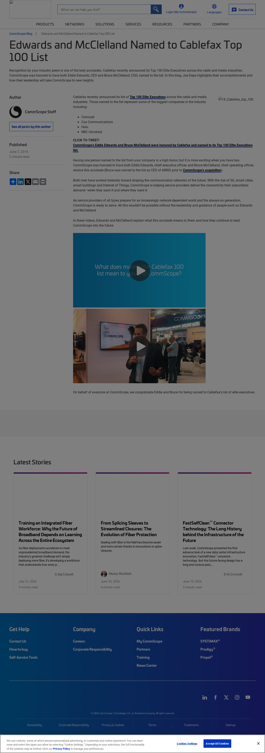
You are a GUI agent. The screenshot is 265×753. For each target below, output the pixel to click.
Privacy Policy (61, 749)
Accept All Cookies (217, 743)
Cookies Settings (187, 743)
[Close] (258, 743)
